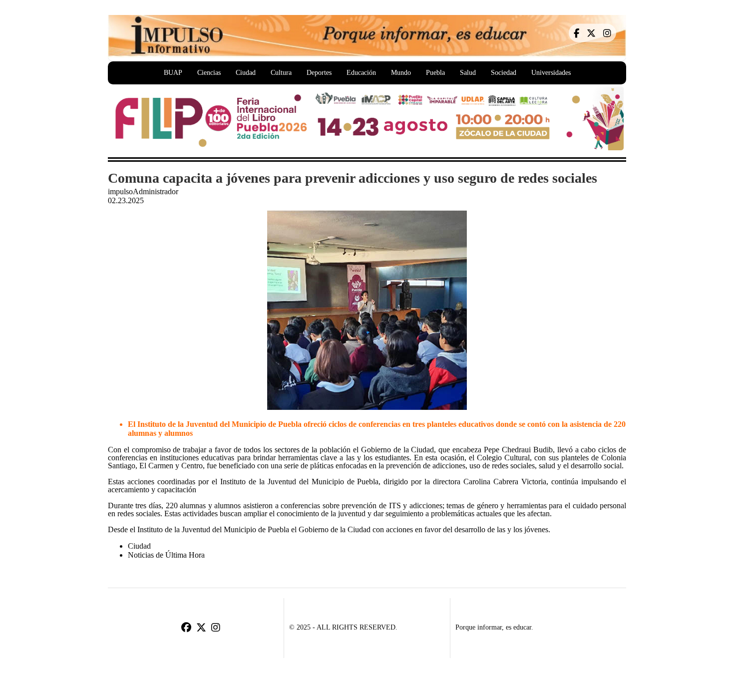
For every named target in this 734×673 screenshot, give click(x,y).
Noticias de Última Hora (166, 555)
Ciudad (246, 72)
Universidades (551, 72)
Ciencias (209, 72)
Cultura (281, 72)
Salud (468, 72)
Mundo (401, 72)
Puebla (435, 72)
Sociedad (503, 72)
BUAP (173, 72)
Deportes (319, 72)
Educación (361, 72)
